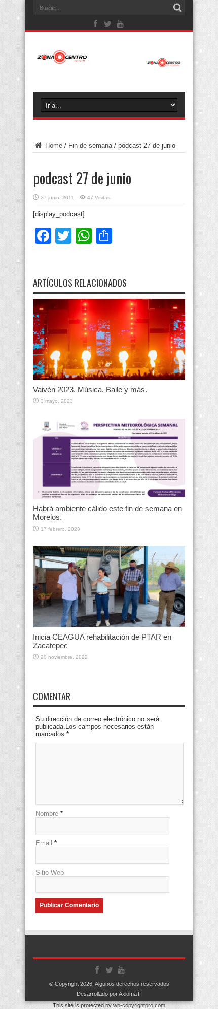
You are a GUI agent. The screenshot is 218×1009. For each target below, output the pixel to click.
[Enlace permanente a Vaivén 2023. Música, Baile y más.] (109, 378)
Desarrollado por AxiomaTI (109, 994)
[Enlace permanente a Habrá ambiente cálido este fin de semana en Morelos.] (109, 497)
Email (43, 843)
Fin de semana (90, 146)
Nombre (46, 813)
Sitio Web (49, 872)
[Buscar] (177, 7)
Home (52, 146)
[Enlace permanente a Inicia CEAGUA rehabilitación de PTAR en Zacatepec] (109, 625)
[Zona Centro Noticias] (109, 62)
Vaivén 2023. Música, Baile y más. (90, 389)
